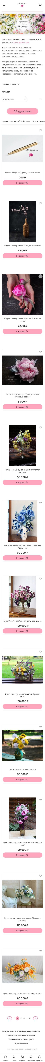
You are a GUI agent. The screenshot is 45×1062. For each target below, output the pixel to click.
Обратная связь (21, 1043)
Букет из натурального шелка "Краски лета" (22, 695)
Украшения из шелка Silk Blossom (16, 121)
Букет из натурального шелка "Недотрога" (22, 993)
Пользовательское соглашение (21, 1035)
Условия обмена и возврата (21, 1039)
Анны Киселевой (21, 42)
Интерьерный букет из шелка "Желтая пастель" (22, 471)
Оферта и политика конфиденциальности (21, 1031)
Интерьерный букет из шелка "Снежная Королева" (22, 546)
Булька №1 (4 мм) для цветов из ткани (22, 172)
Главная (5, 84)
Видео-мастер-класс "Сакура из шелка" (22, 245)
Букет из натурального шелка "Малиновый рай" (22, 843)
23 (30, 1018)
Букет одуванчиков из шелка (23, 769)
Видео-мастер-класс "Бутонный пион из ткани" (22, 319)
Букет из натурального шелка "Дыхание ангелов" (22, 919)
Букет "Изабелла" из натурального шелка (23, 621)
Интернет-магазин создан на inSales (23, 1049)
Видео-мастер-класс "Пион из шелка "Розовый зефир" (22, 395)
